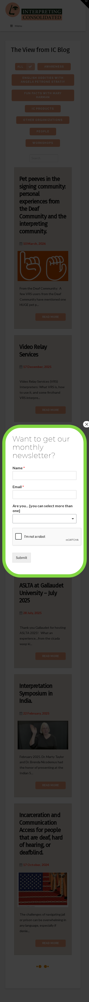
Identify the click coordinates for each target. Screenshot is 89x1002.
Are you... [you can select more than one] (43, 508)
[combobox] (45, 518)
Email (18, 486)
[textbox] (42, 518)
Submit (21, 557)
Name (19, 468)
